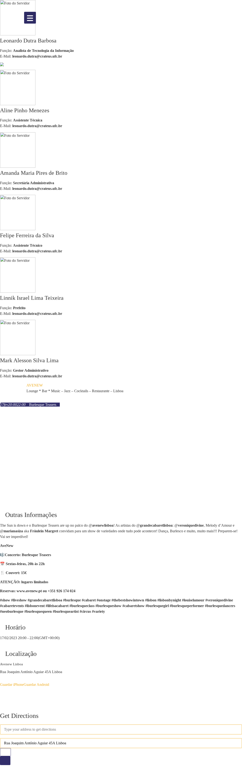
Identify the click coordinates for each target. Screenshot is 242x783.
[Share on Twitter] (1, 697)
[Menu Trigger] (30, 18)
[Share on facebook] (1, 693)
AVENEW (34, 385)
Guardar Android (36, 685)
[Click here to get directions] (5, 760)
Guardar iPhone (12, 685)
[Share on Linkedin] (1, 700)
